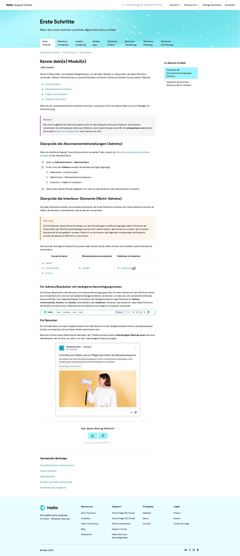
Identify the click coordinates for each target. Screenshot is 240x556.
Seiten (49, 263)
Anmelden (230, 4)
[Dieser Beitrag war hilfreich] (92, 436)
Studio (86, 268)
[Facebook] (198, 550)
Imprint (177, 518)
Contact (147, 523)
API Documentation (121, 523)
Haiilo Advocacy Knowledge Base (120, 536)
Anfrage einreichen (212, 4)
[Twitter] (190, 550)
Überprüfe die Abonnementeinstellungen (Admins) (179, 73)
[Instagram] (193, 550)
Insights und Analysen (57, 94)
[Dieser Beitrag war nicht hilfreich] (103, 436)
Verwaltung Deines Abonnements (57, 465)
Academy (85, 518)
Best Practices (88, 513)
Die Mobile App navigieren (53, 487)
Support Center (119, 529)
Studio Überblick (48, 470)
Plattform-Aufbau (113, 43)
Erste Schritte (46, 43)
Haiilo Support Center (50, 52)
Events (49, 273)
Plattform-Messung (148, 43)
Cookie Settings (181, 523)
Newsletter (86, 534)
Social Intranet (53, 84)
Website (147, 513)
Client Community (89, 523)
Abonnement (85, 52)
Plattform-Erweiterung (167, 43)
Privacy (177, 513)
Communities (52, 268)
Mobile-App (96, 43)
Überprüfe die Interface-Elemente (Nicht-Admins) (179, 84)
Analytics (126, 268)
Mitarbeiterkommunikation (59, 89)
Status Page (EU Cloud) (123, 513)
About (146, 518)
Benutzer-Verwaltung (131, 43)
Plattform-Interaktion (63, 43)
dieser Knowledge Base (67, 131)
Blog (83, 529)
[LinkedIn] (186, 550)
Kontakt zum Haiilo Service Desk (56, 482)
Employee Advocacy (56, 99)
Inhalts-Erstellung (81, 43)
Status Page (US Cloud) (123, 518)
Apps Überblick (47, 476)
